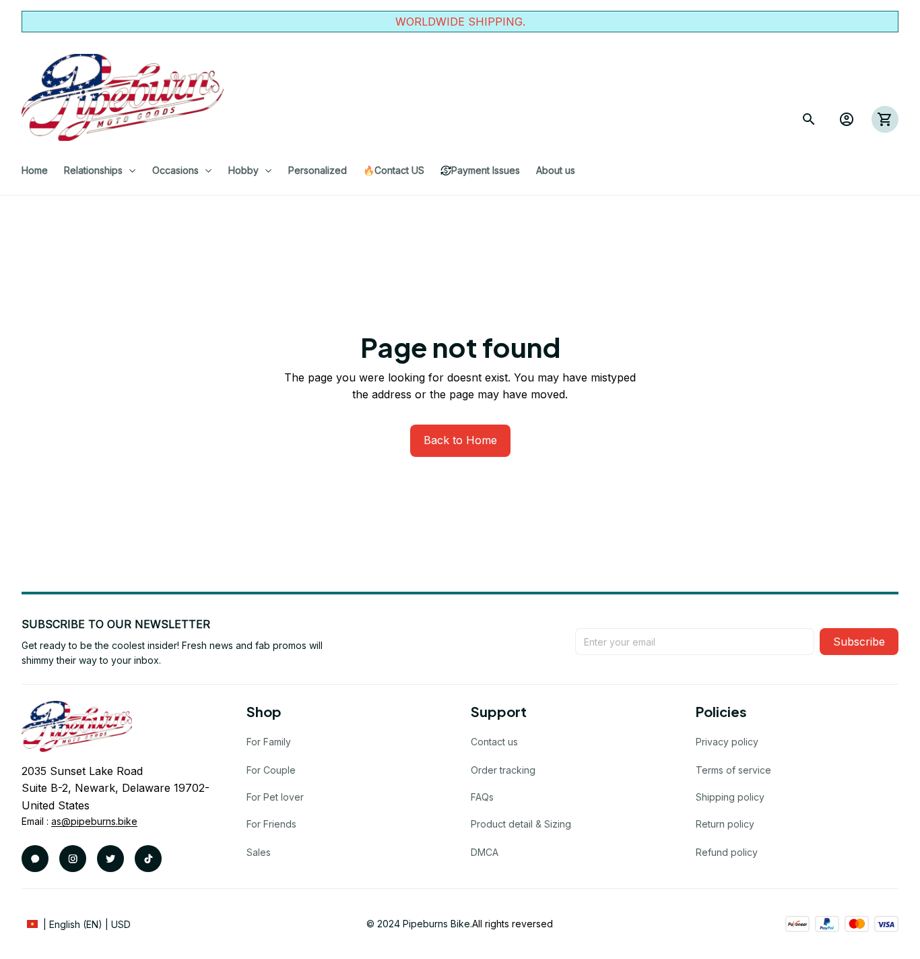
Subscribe (859, 641)
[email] (94, 821)
